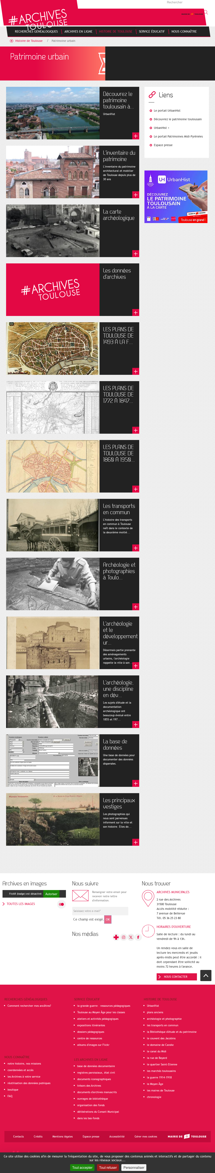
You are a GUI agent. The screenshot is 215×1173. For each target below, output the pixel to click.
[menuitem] (36, 31)
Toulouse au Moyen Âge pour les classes (101, 1012)
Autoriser (51, 894)
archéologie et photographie (164, 1019)
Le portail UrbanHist (167, 110)
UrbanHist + (161, 128)
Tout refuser (108, 1167)
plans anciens (155, 1012)
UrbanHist (153, 1006)
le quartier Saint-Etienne (162, 1064)
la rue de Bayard (157, 1058)
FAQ (10, 1096)
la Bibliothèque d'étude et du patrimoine (172, 1032)
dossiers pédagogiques (90, 1032)
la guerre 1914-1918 (159, 1077)
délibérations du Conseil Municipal (98, 1112)
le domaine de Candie (160, 1045)
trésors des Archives (89, 1085)
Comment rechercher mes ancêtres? (29, 1006)
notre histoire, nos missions (24, 1063)
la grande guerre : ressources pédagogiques (103, 1006)
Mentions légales (62, 1136)
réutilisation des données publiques (29, 1083)
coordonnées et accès (20, 1070)
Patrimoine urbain (63, 41)
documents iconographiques (94, 1079)
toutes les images (21, 904)
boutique (13, 1089)
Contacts (18, 1136)
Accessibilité (117, 1136)
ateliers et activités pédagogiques (97, 1019)
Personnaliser (133, 1167)
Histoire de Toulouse (29, 41)
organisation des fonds (91, 1105)
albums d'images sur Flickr (93, 1045)
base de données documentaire (96, 1066)
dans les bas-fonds (88, 1118)
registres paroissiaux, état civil (96, 1072)
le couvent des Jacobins (161, 1038)
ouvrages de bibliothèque (92, 1098)
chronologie (154, 1097)
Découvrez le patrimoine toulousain (178, 119)
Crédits (38, 1136)
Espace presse (163, 145)
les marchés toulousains (161, 1071)
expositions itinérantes (91, 1025)
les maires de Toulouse (160, 1090)
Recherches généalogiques (25, 999)
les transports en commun (162, 1025)
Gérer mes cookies (146, 1136)
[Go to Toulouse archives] (37, 19)
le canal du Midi (156, 1051)
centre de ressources (89, 1038)
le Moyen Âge (155, 1084)
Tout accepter (82, 1167)
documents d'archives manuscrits (97, 1092)
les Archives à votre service (24, 1076)
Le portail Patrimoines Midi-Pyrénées (178, 136)
